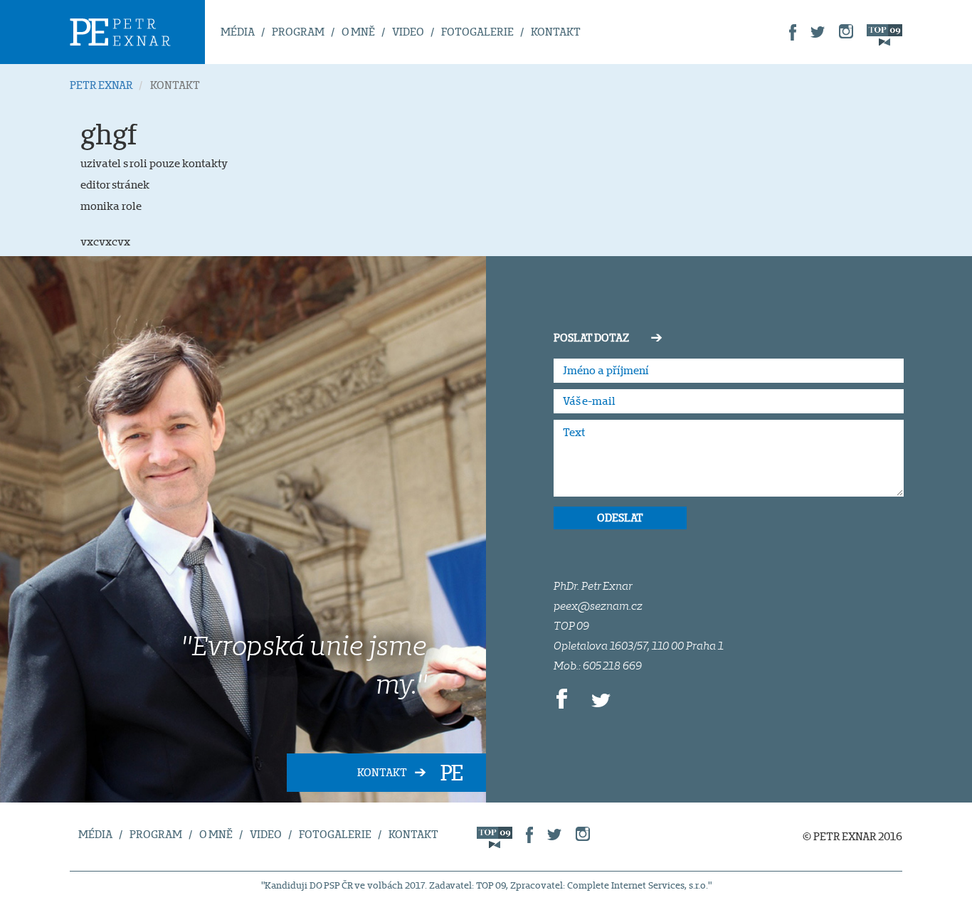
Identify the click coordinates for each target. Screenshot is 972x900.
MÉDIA (238, 32)
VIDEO (408, 32)
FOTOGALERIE (477, 32)
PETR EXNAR (101, 85)
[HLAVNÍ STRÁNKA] (137, 32)
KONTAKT (556, 32)
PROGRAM (298, 32)
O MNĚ (358, 32)
